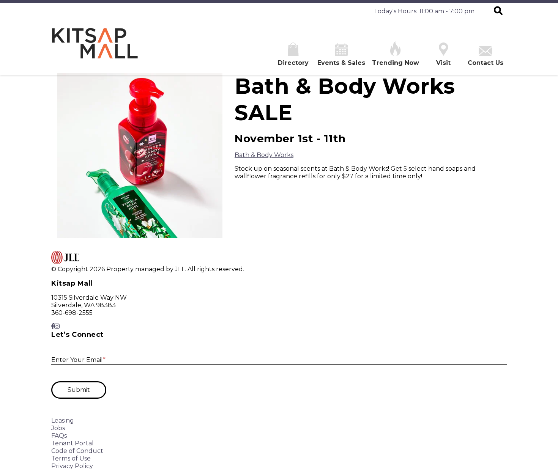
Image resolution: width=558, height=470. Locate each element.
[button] (498, 11)
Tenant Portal (72, 443)
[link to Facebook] (52, 326)
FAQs (59, 435)
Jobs (58, 428)
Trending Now (395, 62)
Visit (443, 62)
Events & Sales (341, 62)
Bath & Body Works (264, 155)
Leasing (62, 420)
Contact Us (485, 62)
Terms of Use (71, 458)
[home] (95, 47)
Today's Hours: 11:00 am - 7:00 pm (424, 11)
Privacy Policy (72, 466)
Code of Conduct (77, 450)
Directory (293, 62)
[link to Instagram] (57, 326)
